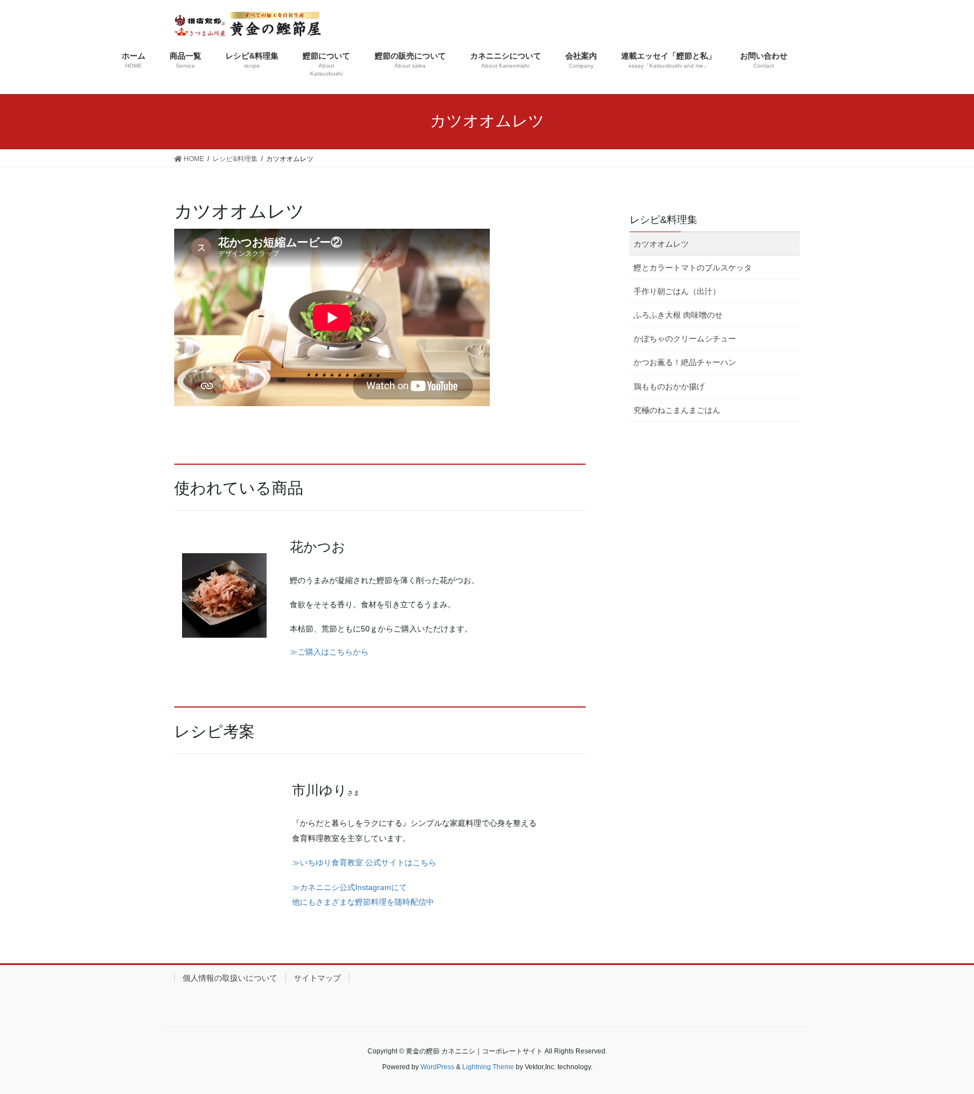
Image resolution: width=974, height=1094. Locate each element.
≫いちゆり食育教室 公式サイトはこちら (364, 862)
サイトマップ (317, 977)
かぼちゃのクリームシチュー (685, 338)
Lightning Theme (488, 1067)
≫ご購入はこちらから (329, 651)
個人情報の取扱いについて (230, 977)
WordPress (437, 1067)
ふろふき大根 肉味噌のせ (678, 314)
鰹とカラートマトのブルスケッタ (693, 267)
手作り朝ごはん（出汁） (677, 291)
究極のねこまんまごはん (677, 410)
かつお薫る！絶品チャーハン (685, 362)
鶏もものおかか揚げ (669, 386)
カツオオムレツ (661, 243)
